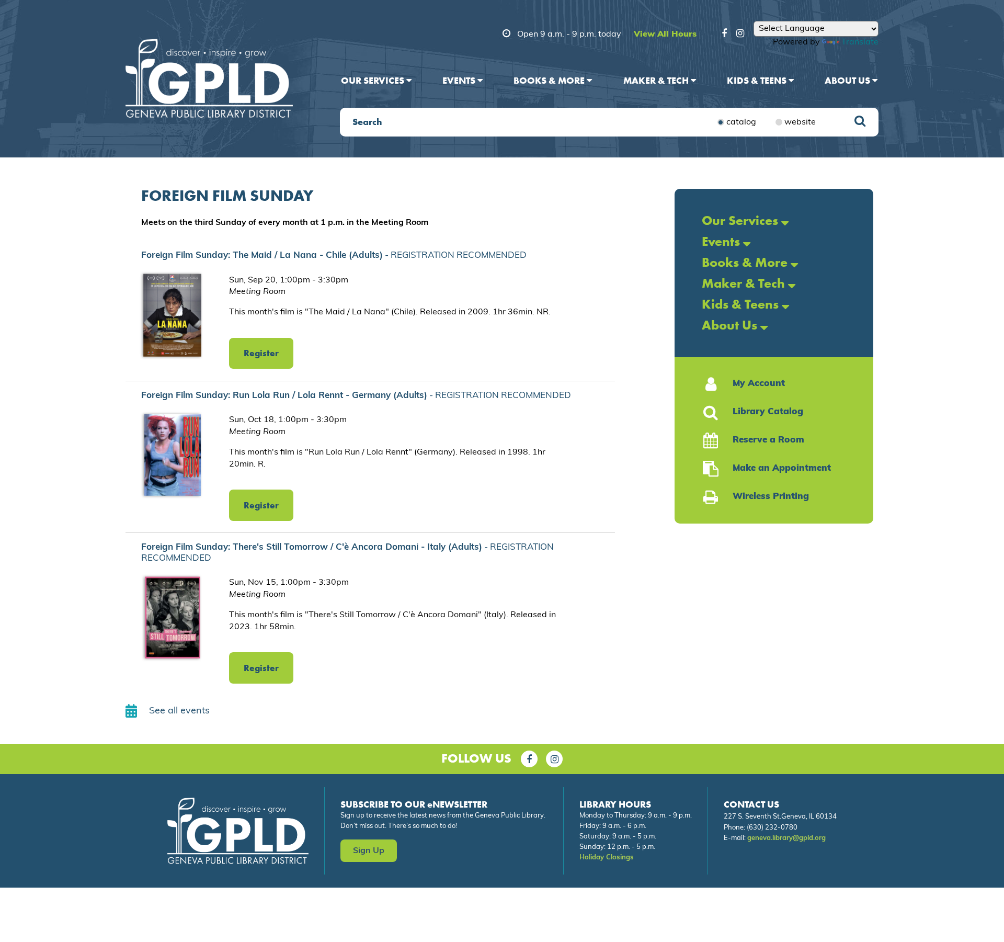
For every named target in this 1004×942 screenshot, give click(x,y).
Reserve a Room (768, 440)
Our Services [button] (373, 80)
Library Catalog (768, 411)
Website (800, 122)
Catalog (741, 122)
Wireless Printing (771, 496)
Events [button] (459, 80)
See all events (179, 711)
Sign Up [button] (368, 851)
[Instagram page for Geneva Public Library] (554, 759)
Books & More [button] (550, 80)
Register (261, 353)
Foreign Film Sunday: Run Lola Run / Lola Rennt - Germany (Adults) (356, 395)
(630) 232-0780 (772, 827)
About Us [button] (848, 80)
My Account (759, 383)
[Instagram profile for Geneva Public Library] (740, 35)
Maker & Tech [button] (657, 80)
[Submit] (859, 122)
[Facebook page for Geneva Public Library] (529, 759)
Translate (859, 42)
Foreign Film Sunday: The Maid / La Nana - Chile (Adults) (334, 255)
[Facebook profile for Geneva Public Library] (724, 35)
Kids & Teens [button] (758, 80)
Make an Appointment (782, 468)
